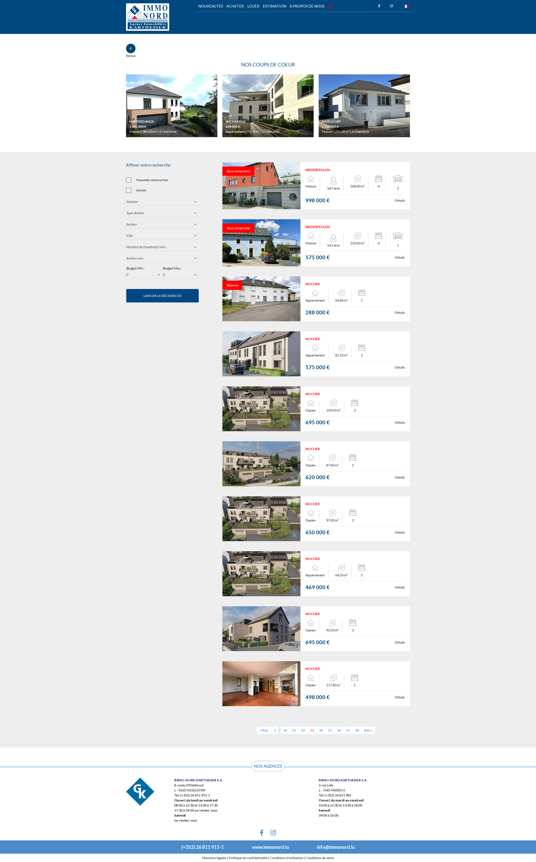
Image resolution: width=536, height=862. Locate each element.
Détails (400, 200)
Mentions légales (214, 858)
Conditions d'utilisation (286, 858)
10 (285, 730)
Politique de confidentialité (248, 858)
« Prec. (264, 730)
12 (303, 730)
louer (253, 6)
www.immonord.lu (270, 847)
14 (321, 730)
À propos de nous (307, 6)
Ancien (141, 190)
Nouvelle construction (152, 180)
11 (294, 730)
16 (339, 730)
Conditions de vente (319, 858)
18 (357, 730)
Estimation (274, 6)
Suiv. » (368, 730)
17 (348, 730)
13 (312, 730)
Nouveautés (210, 6)
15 (330, 730)
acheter (235, 6)
